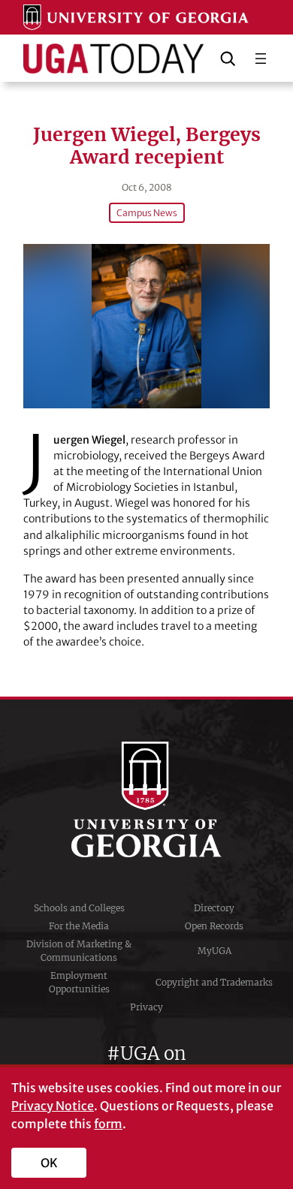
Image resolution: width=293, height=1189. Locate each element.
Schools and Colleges (79, 908)
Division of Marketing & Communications (78, 950)
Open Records (214, 926)
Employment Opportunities (79, 982)
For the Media (79, 926)
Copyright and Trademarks (214, 982)
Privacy (146, 1007)
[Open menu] (261, 59)
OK (49, 1162)
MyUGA (214, 950)
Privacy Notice (52, 1105)
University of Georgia (146, 799)
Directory (214, 908)
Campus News (146, 212)
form (108, 1123)
